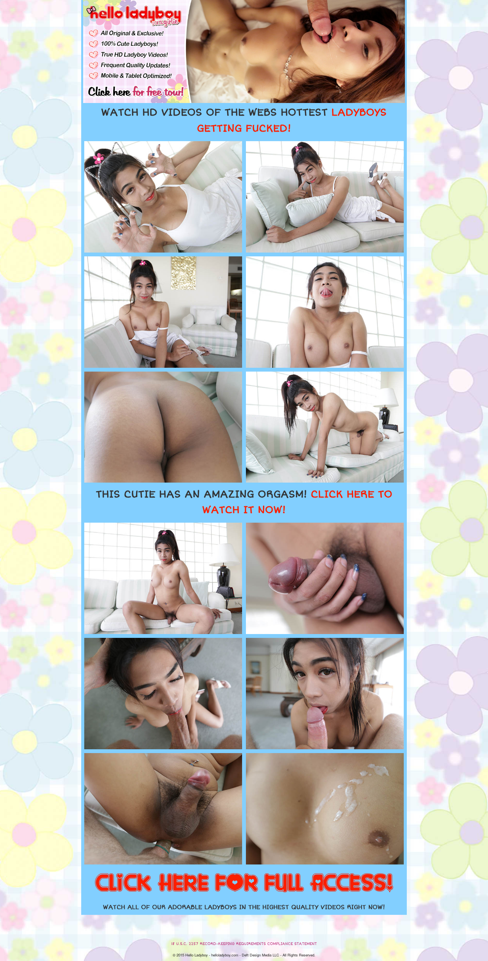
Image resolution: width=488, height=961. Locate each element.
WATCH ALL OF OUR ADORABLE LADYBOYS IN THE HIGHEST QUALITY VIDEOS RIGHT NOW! (244, 907)
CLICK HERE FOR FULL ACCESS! (244, 883)
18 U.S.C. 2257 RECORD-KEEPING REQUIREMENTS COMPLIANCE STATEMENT (244, 944)
